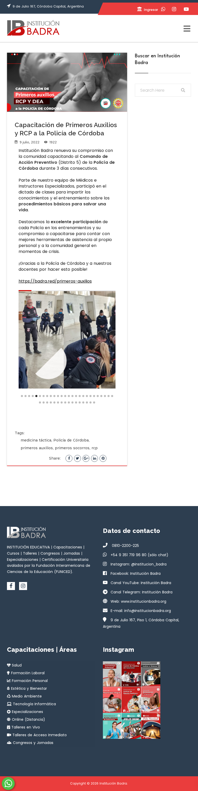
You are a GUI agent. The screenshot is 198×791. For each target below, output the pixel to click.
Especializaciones (27, 711)
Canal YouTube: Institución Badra (141, 582)
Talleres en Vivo (25, 727)
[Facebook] (11, 586)
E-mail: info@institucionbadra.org (141, 610)
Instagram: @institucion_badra (139, 564)
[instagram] (23, 586)
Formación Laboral (27, 673)
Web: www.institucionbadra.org (138, 601)
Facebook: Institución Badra (136, 573)
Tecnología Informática (34, 704)
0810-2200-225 (125, 545)
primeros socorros (72, 448)
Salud (16, 665)
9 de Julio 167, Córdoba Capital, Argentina (48, 6)
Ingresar (150, 9)
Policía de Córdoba (71, 440)
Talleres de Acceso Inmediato (39, 735)
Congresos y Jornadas (32, 742)
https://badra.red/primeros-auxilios (55, 281)
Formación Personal (29, 680)
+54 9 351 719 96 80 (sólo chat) (139, 554)
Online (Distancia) (28, 719)
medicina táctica (36, 440)
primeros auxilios (37, 448)
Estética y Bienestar (28, 688)
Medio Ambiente (26, 696)
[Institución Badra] (33, 28)
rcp (95, 448)
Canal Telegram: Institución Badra (141, 592)
